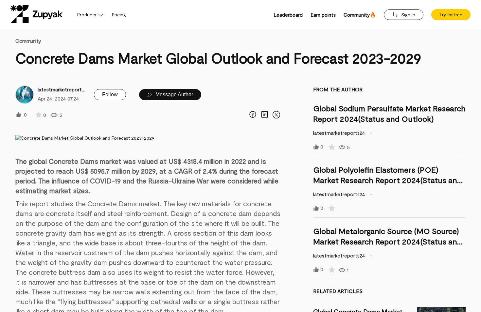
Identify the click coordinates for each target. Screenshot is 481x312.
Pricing (119, 14)
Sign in (407, 14)
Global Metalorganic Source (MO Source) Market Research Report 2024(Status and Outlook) (387, 241)
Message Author (173, 94)
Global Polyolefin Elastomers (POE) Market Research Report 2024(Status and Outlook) (387, 180)
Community (28, 41)
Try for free (450, 14)
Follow (110, 94)
